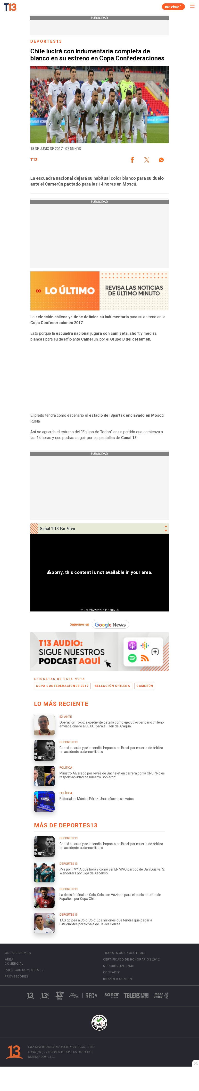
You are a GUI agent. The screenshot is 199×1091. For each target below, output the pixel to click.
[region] (99, 1079)
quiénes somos (18, 953)
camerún (144, 686)
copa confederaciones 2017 (62, 686)
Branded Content (118, 979)
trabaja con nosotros (123, 953)
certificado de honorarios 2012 (131, 959)
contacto (112, 972)
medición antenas (118, 966)
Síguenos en (79, 624)
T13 (33, 160)
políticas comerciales (24, 970)
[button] (132, 160)
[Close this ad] (195, 1063)
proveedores (16, 976)
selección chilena (112, 686)
